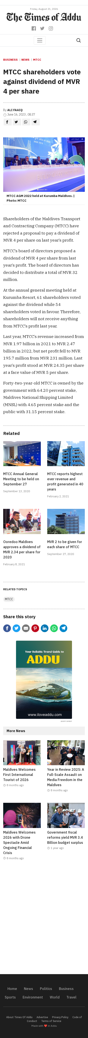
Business (10, 60)
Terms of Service (51, 1021)
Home (12, 989)
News (25, 60)
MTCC (37, 60)
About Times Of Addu (19, 1017)
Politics (46, 989)
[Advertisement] (44, 920)
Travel (71, 997)
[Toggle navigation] (40, 40)
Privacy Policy (60, 1017)
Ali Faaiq (15, 110)
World (55, 997)
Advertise (42, 1017)
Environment (33, 997)
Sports (10, 997)
